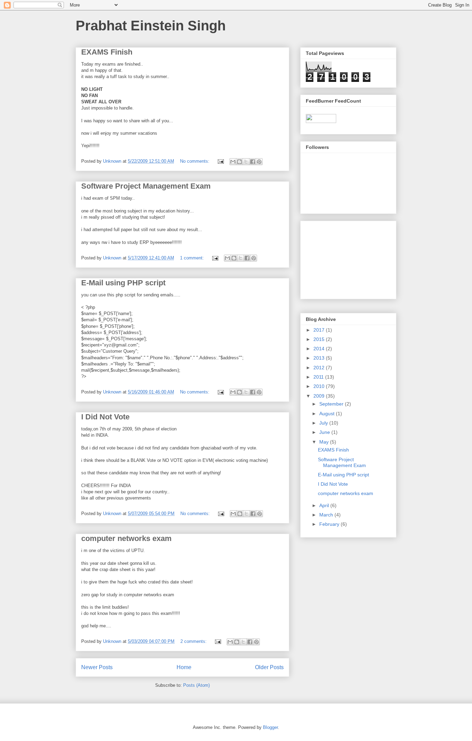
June (325, 432)
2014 (319, 348)
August (327, 413)
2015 (319, 339)
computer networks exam (126, 538)
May (324, 442)
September (332, 404)
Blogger (270, 727)
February (330, 524)
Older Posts (269, 667)
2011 (319, 377)
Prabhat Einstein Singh (151, 25)
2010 (319, 386)
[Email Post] (220, 161)
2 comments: (194, 641)
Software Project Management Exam (146, 186)
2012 (319, 367)
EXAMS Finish (106, 52)
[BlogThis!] (239, 161)
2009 (319, 396)
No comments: (195, 161)
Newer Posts (97, 667)
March (326, 514)
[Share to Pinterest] (259, 161)
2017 (319, 330)
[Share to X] (246, 161)
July (324, 423)
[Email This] (232, 161)
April (324, 505)
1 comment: (192, 257)
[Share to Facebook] (252, 161)
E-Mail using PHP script (123, 282)
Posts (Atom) (196, 685)
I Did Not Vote (105, 416)
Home (184, 667)
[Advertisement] (340, 258)
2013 (319, 358)
